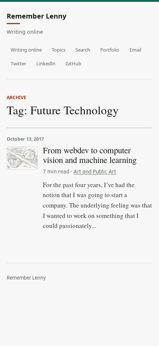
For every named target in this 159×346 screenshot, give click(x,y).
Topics (58, 49)
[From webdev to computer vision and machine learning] (22, 158)
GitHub (73, 63)
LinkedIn (45, 63)
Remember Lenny (36, 16)
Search (82, 49)
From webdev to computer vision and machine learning (89, 154)
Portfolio (109, 49)
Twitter (18, 63)
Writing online (26, 49)
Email (135, 49)
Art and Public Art (95, 171)
